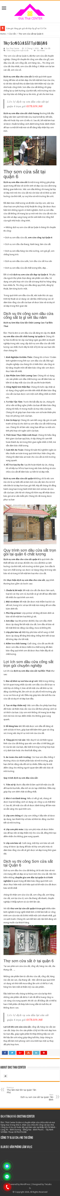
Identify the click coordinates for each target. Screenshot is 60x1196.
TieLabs (48, 1184)
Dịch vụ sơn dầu (12, 244)
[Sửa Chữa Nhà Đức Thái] (30, 11)
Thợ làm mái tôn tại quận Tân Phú (21, 1090)
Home (3, 34)
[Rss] (30, 1188)
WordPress (25, 1184)
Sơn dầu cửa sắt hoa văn (40, 261)
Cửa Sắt (12, 34)
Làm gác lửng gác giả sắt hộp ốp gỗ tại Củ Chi (26, 28)
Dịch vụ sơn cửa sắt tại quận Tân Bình (36, 1097)
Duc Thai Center (12, 48)
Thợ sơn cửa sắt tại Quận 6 (16, 56)
